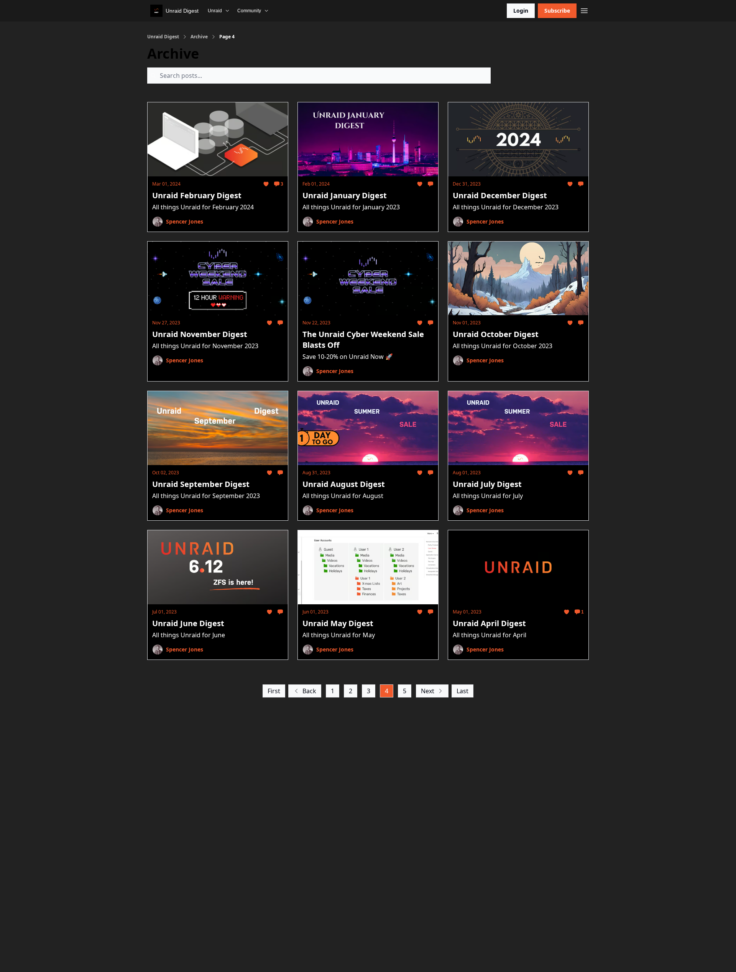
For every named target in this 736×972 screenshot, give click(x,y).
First (274, 691)
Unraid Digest (163, 37)
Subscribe (557, 10)
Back (309, 691)
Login (520, 10)
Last (462, 691)
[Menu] (584, 9)
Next (427, 691)
